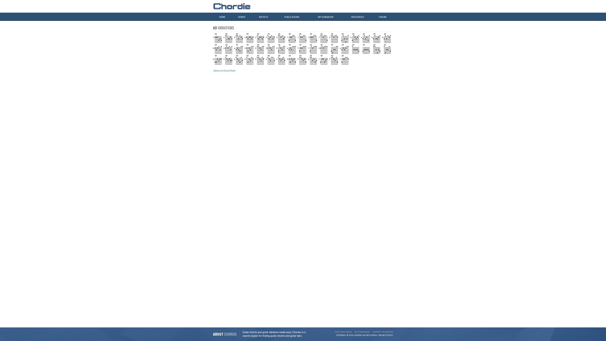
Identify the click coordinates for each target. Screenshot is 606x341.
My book (325, 17)
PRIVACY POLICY (385, 335)
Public (291, 17)
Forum (382, 17)
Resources (357, 17)
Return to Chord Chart (224, 70)
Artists (263, 17)
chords (373, 335)
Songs (241, 17)
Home (222, 17)
